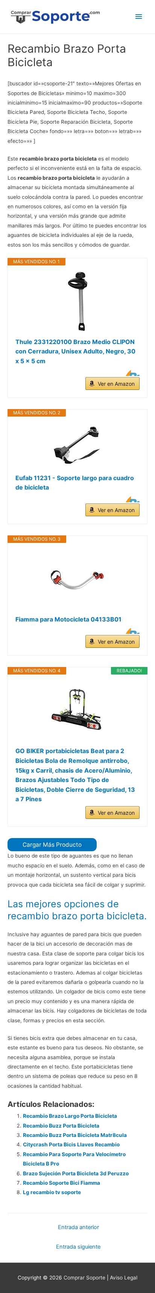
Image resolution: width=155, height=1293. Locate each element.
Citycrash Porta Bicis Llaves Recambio (71, 1144)
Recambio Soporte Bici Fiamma (61, 1183)
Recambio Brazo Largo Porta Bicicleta (70, 1116)
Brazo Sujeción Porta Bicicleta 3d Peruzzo (76, 1173)
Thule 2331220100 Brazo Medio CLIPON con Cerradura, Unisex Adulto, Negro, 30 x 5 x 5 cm (75, 351)
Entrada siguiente (78, 1246)
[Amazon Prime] (129, 373)
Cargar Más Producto (52, 844)
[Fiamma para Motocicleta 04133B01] (77, 579)
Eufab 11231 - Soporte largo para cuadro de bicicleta (74, 482)
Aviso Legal (123, 1278)
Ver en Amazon (116, 383)
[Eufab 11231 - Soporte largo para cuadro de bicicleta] (77, 445)
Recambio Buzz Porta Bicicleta (61, 1126)
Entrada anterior (78, 1227)
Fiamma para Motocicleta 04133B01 (68, 619)
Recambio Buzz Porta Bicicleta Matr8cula (75, 1135)
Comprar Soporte (84, 1278)
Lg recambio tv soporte (52, 1192)
